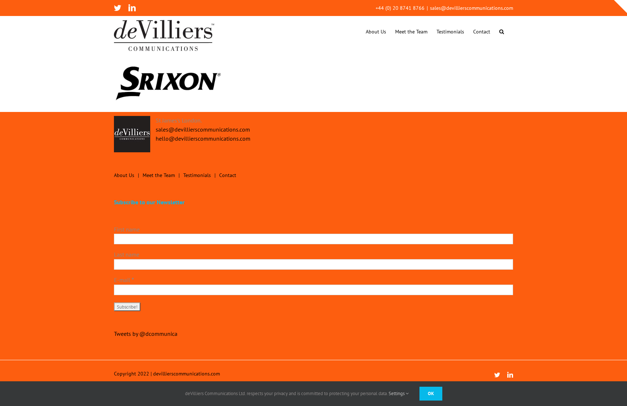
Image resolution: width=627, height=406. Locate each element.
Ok (431, 393)
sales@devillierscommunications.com (471, 8)
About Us (124, 175)
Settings (397, 393)
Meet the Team (159, 175)
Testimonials (197, 175)
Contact (227, 175)
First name (127, 229)
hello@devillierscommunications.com (203, 138)
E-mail (124, 280)
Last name (126, 254)
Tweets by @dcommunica (145, 333)
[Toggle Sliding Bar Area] (620, 6)
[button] (501, 31)
